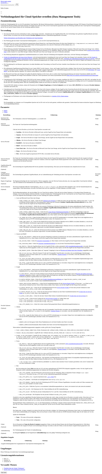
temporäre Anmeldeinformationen (46, 243)
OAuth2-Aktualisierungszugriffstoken (52, 279)
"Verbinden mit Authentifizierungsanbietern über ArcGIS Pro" (79, 58)
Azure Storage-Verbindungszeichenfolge (58, 212)
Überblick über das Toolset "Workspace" (14, 468)
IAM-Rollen (91, 69)
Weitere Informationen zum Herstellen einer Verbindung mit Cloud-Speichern (23, 38)
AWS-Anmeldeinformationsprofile (74, 246)
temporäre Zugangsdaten (43, 240)
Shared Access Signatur (49, 200)
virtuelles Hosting (61, 254)
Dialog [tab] (5, 110)
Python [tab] (5, 112)
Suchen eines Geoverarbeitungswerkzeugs (14, 469)
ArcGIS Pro (4, 2)
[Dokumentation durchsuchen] (17, 4)
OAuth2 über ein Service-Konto (78, 296)
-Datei (50, 377)
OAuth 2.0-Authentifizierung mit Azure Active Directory (18, 57)
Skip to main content (6, 1)
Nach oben (3, 472)
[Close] (1, 11)
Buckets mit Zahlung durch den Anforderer (72, 250)
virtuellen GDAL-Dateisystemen (60, 96)
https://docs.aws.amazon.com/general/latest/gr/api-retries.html (82, 75)
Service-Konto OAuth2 (69, 283)
